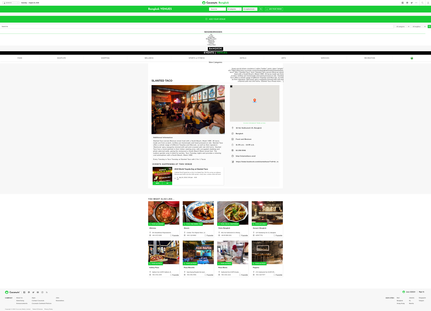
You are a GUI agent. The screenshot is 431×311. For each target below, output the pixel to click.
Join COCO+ (411, 292)
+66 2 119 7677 (260, 275)
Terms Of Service (38, 309)
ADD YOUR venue (217, 19)
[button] (254, 100)
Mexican (248, 139)
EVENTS (209, 53)
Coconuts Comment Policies (41, 303)
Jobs (57, 298)
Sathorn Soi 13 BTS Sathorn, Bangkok (162, 272)
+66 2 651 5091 (191, 275)
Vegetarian (234, 224)
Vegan (227, 224)
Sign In (421, 292)
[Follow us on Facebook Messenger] (407, 3)
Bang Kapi (211, 37)
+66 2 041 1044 (157, 275)
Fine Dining (194, 224)
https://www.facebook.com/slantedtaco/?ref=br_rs (257, 162)
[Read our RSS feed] (47, 292)
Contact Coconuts (38, 300)
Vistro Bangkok (224, 228)
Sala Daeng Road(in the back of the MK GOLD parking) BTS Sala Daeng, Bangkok (197, 272)
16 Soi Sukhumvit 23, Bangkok (249, 128)
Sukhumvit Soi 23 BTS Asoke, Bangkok (231, 272)
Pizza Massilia (189, 267)
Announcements (21, 303)
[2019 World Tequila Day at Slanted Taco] (162, 174)
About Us (19, 298)
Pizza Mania (222, 267)
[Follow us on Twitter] (411, 3)
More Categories (215, 62)
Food (238, 139)
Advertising (20, 300)
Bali (398, 298)
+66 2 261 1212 (226, 275)
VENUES (222, 53)
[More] (417, 3)
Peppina (256, 267)
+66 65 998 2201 (226, 235)
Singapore (422, 298)
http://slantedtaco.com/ (246, 156)
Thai (200, 224)
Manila (411, 303)
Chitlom (211, 43)
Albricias (152, 228)
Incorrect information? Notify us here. (254, 123)
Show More (212, 45)
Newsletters (60, 300)
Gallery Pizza (154, 267)
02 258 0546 (241, 150)
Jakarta (411, 298)
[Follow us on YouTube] (38, 292)
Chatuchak (211, 42)
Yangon (421, 300)
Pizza (160, 263)
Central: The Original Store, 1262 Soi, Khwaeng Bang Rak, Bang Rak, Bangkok (197, 232)
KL (410, 300)
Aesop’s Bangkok (259, 228)
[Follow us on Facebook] (402, 3)
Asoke (211, 36)
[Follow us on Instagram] (42, 292)
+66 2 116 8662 (191, 235)
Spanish (161, 224)
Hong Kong (401, 303)
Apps (33, 298)
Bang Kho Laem (211, 39)
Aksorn (186, 228)
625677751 (259, 235)
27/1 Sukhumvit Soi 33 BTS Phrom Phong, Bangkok (266, 272)
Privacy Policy (48, 309)
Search (260, 9)
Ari (211, 34)
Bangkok (239, 133)
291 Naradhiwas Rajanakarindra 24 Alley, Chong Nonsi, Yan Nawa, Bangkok (162, 232)
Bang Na (211, 40)
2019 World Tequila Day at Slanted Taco (191, 169)
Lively (264, 224)
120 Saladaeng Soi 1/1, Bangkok (266, 232)
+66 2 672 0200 (157, 235)
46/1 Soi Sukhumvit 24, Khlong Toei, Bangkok (231, 232)
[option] (188, 109)
